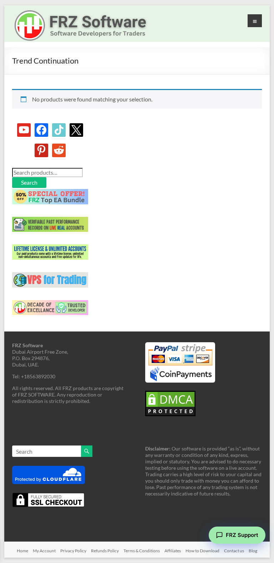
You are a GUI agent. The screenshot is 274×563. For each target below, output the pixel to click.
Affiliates (172, 550)
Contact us (234, 550)
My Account (44, 550)
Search (29, 182)
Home (22, 550)
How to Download (202, 550)
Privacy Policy (73, 550)
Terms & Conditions (141, 550)
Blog (253, 550)
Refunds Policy (105, 550)
